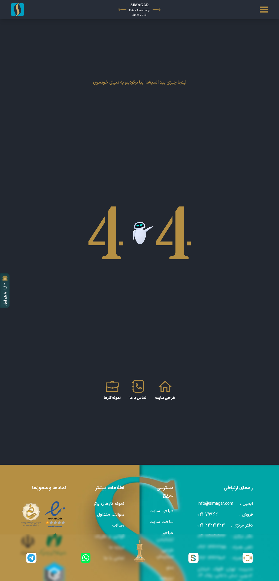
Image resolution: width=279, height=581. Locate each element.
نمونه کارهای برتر (108, 503)
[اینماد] (55, 514)
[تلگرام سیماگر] (31, 557)
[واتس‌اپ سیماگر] (85, 558)
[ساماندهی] (31, 515)
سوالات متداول (110, 514)
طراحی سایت (162, 511)
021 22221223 (211, 525)
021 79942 (208, 514)
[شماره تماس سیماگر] (248, 557)
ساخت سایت (162, 522)
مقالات (118, 525)
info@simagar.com (215, 503)
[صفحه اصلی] (31, 9)
